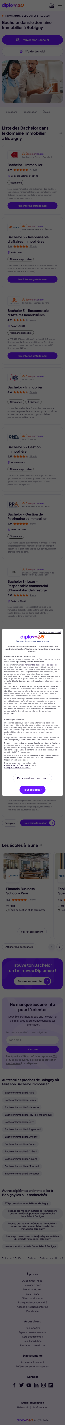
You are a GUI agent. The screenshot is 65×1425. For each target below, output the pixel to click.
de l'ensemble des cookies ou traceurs (39, 665)
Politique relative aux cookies (17, 768)
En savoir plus (24, 752)
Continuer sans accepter (50, 632)
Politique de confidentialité (16, 765)
